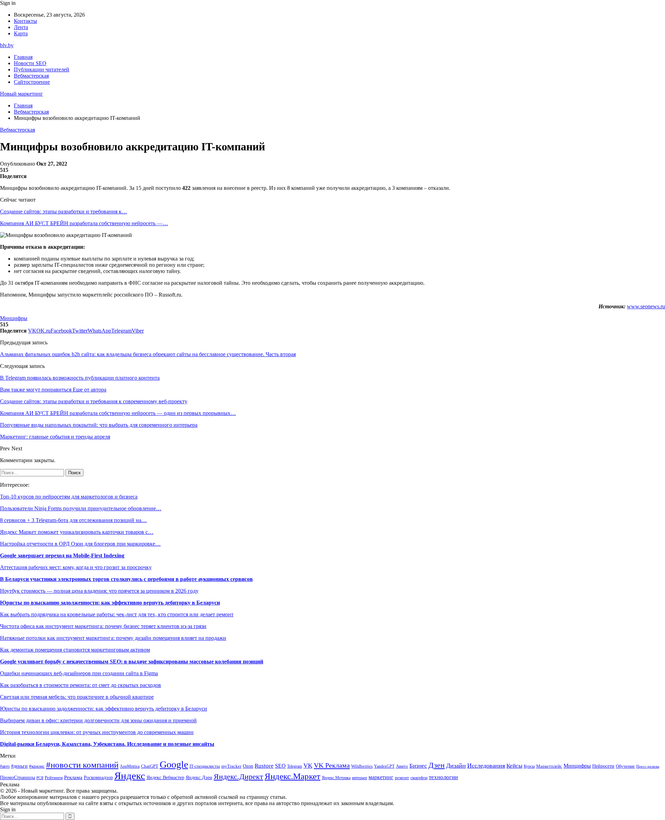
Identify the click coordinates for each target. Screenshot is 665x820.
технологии (443, 777)
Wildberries (362, 766)
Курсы (529, 766)
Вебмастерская (31, 76)
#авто (5, 766)
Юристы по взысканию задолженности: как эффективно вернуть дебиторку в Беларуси (110, 603)
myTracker (231, 766)
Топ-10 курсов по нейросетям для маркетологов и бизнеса (69, 497)
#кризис (37, 766)
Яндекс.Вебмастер (165, 777)
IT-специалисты (204, 766)
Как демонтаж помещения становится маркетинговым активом (75, 650)
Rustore (264, 765)
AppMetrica (130, 766)
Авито (402, 766)
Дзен (436, 765)
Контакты (25, 21)
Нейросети (603, 766)
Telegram (294, 766)
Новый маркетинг (21, 94)
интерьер (359, 778)
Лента (21, 27)
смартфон (418, 778)
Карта (21, 33)
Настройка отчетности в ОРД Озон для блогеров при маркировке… (80, 544)
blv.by (7, 45)
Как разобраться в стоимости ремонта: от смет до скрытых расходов (80, 685)
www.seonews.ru (646, 306)
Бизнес (418, 765)
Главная (23, 57)
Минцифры (13, 318)
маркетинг (381, 777)
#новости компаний (82, 764)
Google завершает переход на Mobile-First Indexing (62, 555)
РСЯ (39, 778)
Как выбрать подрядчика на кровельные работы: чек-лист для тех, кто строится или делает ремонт (116, 614)
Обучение (625, 766)
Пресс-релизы (647, 766)
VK (307, 765)
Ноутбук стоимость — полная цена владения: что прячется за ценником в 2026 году (99, 591)
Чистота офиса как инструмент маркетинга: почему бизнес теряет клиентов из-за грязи (103, 626)
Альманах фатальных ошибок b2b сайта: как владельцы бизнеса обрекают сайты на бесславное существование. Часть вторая (148, 354)
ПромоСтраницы (17, 777)
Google (174, 764)
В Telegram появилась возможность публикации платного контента (80, 378)
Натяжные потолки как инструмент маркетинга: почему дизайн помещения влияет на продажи (113, 638)
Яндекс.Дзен (199, 777)
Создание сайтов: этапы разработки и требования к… (63, 211)
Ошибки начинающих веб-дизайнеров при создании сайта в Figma (79, 673)
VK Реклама (332, 765)
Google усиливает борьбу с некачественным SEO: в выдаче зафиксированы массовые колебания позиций (131, 661)
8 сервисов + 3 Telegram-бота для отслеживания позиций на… (73, 520)
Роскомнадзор (98, 777)
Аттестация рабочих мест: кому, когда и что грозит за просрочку (76, 567)
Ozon (248, 766)
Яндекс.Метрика (336, 778)
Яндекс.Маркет (292, 776)
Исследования (486, 765)
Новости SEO (30, 63)
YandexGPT (384, 766)
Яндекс (129, 775)
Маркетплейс (549, 766)
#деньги (19, 766)
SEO (280, 765)
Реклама (73, 777)
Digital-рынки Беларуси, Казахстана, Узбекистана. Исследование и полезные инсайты (107, 744)
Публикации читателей (41, 69)
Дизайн (456, 765)
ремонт (402, 777)
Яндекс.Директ (238, 777)
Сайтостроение (32, 82)
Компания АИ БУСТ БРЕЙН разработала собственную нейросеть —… (84, 223)
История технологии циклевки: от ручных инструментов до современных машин (97, 732)
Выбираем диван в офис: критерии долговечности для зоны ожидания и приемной (98, 720)
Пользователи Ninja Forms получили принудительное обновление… (80, 508)
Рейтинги (54, 777)
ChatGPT (149, 766)
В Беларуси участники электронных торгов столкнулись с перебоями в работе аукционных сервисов (126, 579)
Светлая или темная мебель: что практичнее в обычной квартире (77, 697)
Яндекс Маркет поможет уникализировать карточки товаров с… (76, 532)
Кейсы (514, 765)
